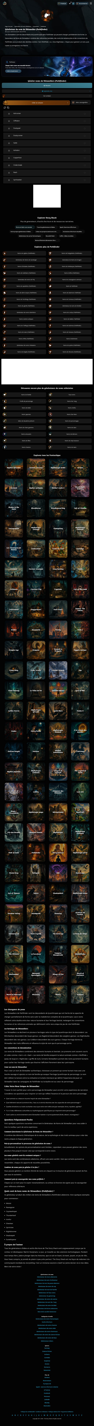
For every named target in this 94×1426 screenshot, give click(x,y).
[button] (91, 3)
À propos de (47, 1384)
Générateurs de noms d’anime (47, 1325)
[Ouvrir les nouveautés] (70, 3)
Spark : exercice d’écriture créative (47, 1387)
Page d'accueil (8, 26)
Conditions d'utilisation (42, 1411)
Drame (47, 1364)
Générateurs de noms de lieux (47, 1338)
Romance (47, 1367)
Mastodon (47, 1406)
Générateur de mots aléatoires (47, 1277)
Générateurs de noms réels (47, 1328)
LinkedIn (47, 1399)
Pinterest (47, 1396)
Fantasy (47, 1348)
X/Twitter (47, 1390)
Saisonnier (47, 1370)
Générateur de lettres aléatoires (47, 1308)
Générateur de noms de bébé (47, 1305)
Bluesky (47, 1403)
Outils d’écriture (47, 1322)
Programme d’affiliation (67, 1411)
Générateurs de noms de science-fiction (47, 1334)
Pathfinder (43, 26)
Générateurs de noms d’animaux (47, 1331)
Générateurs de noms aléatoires (22, 26)
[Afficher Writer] (44, 75)
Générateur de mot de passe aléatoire (47, 1283)
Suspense (47, 1361)
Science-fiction (47, 1351)
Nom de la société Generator (47, 1312)
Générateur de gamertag (47, 1296)
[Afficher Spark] (45, 75)
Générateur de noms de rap (47, 1286)
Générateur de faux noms (47, 1293)
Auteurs (47, 1377)
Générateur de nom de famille (47, 1289)
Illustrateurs (47, 1380)
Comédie (47, 1357)
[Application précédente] (85, 59)
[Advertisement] (47, 196)
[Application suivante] (89, 59)
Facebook (47, 1393)
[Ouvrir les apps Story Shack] (73, 3)
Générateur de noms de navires (47, 1299)
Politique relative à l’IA (54, 1411)
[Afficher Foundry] (49, 75)
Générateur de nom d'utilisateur (47, 1280)
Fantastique (36, 26)
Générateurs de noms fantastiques (47, 1319)
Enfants (47, 1354)
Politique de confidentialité (28, 1411)
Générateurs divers (47, 1341)
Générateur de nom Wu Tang (47, 1302)
